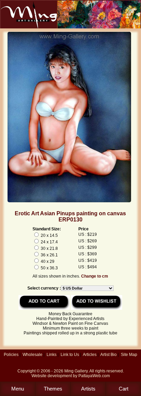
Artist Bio (108, 354)
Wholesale (32, 354)
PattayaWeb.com (94, 375)
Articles (90, 354)
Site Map (129, 354)
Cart (123, 389)
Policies (11, 354)
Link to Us (70, 354)
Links (51, 354)
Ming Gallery (76, 371)
